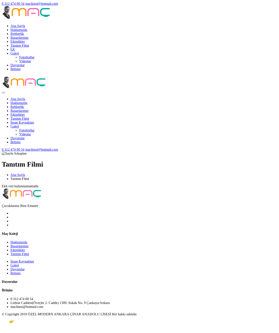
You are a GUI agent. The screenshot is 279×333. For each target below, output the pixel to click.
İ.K (12, 49)
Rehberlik (17, 34)
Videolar (25, 61)
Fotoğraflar (26, 57)
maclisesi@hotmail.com (41, 3)
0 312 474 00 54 (13, 3)
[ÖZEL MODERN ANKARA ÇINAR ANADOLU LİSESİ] (26, 18)
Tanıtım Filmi (19, 45)
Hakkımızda (18, 30)
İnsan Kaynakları (22, 122)
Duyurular (17, 65)
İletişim (15, 69)
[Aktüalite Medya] (10, 327)
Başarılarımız (19, 37)
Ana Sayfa (17, 26)
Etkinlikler (17, 41)
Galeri (14, 53)
